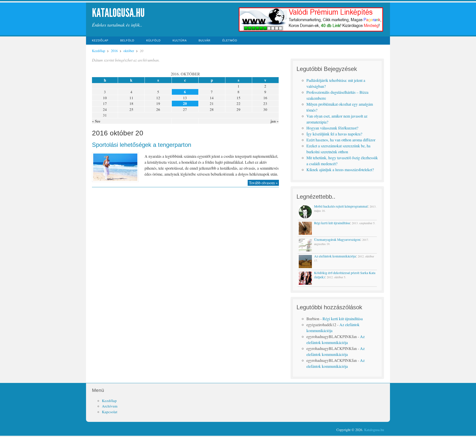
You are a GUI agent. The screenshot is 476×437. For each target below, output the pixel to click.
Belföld (127, 40)
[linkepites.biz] (311, 31)
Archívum (110, 406)
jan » (274, 121)
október (128, 50)
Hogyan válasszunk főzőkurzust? (332, 127)
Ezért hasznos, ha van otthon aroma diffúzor (340, 139)
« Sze (96, 121)
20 (185, 103)
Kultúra (180, 40)
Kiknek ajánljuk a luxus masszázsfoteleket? (340, 169)
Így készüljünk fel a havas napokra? (334, 133)
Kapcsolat (109, 411)
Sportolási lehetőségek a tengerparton (141, 144)
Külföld (153, 40)
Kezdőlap (100, 40)
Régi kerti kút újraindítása (343, 318)
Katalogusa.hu (118, 13)
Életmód (229, 40)
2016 (114, 50)
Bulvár (204, 40)
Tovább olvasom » (263, 182)
